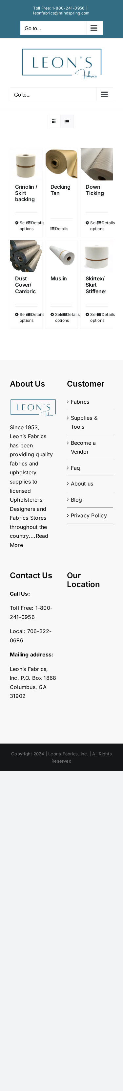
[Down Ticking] (97, 164)
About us (82, 483)
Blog (76, 499)
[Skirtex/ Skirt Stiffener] (97, 256)
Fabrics (80, 401)
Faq (75, 467)
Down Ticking (95, 189)
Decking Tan (61, 189)
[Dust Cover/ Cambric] (26, 256)
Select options (23, 225)
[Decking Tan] (62, 164)
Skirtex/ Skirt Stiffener (96, 284)
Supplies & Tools (84, 422)
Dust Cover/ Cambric (25, 284)
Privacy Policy (89, 515)
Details (34, 222)
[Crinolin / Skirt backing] (26, 164)
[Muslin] (62, 256)
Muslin (59, 278)
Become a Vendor (83, 447)
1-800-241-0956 (68, 8)
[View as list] (67, 121)
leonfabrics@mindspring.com (61, 13)
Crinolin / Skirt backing (26, 192)
